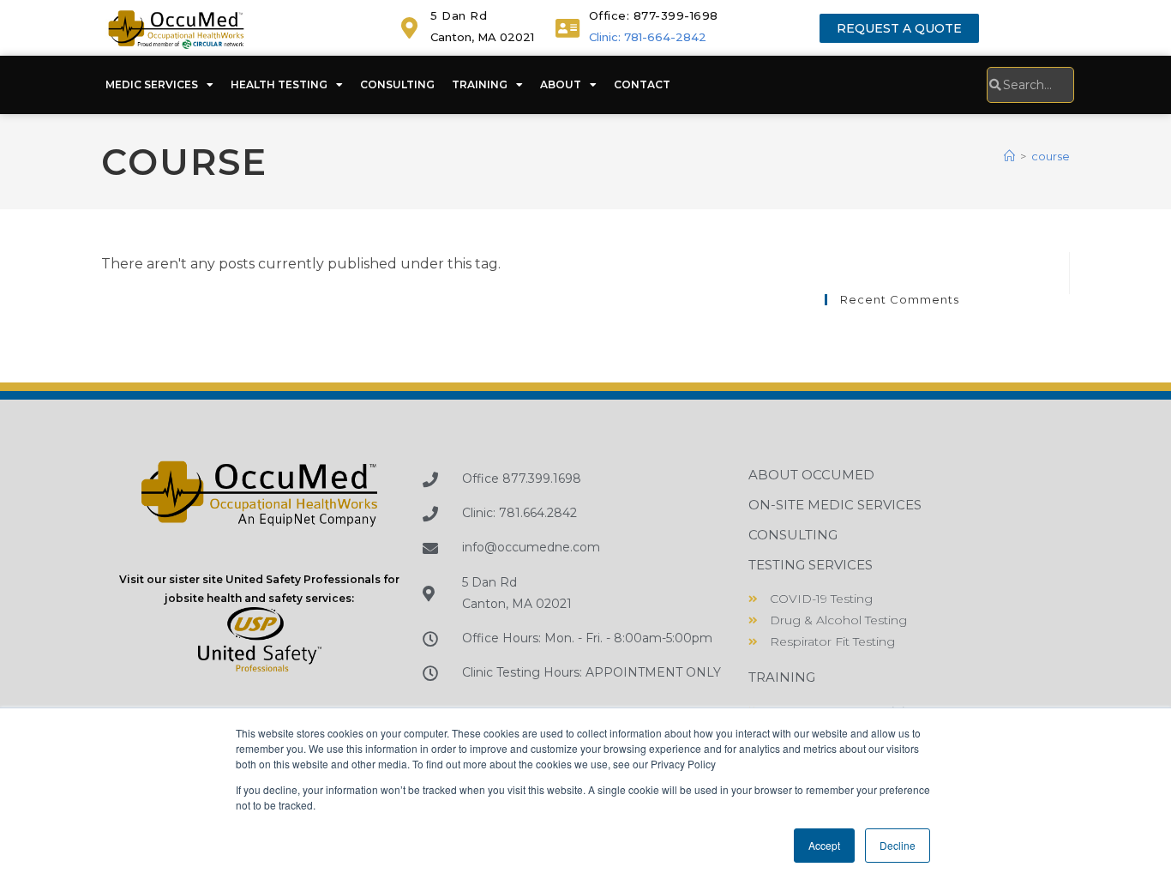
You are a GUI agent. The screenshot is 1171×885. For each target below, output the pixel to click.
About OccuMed (811, 475)
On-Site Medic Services (835, 505)
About (560, 84)
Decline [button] (898, 845)
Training (479, 84)
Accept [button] (824, 845)
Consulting (397, 84)
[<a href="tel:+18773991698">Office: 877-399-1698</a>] (568, 28)
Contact (642, 84)
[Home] (1009, 156)
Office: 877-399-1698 (653, 15)
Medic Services (151, 84)
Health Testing (279, 84)
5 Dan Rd (458, 15)
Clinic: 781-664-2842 (647, 37)
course (1050, 156)
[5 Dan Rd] (409, 28)
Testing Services (810, 565)
